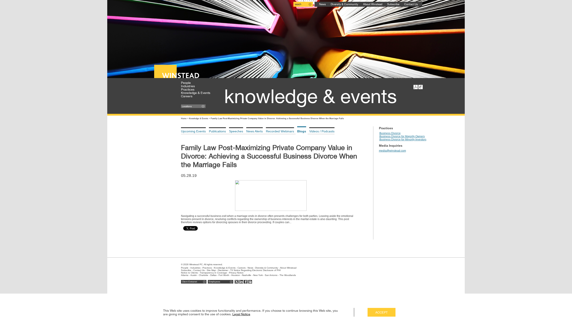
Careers (186, 96)
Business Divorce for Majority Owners (402, 136)
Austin (193, 275)
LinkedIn (241, 282)
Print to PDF (415, 87)
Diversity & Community (344, 4)
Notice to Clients (189, 272)
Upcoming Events (193, 131)
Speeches (236, 131)
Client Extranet (189, 281)
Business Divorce (390, 133)
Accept (381, 312)
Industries (188, 86)
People (186, 82)
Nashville (246, 275)
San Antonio (271, 275)
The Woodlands (288, 275)
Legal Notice (241, 314)
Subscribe (393, 4)
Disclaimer (223, 270)
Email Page (420, 87)
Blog (250, 282)
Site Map (211, 270)
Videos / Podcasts (321, 131)
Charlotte (203, 275)
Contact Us (411, 4)
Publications (217, 131)
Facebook (246, 282)
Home (184, 118)
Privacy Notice (236, 272)
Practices (187, 89)
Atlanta (184, 275)
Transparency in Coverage (213, 272)
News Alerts (254, 131)
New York (258, 275)
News (322, 4)
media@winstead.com (392, 150)
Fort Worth (224, 275)
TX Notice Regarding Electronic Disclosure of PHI (255, 270)
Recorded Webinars (280, 131)
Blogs (301, 131)
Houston (235, 275)
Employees (214, 281)
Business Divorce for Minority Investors (402, 139)
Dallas (213, 275)
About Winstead (372, 4)
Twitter (237, 282)
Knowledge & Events (195, 92)
